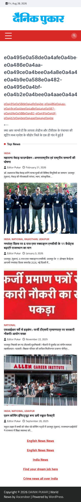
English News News (40, 440)
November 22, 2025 (37, 339)
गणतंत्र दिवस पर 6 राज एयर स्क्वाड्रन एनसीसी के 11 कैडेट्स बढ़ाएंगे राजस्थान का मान (39, 245)
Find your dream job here (40, 469)
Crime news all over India (40, 478)
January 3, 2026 (34, 253)
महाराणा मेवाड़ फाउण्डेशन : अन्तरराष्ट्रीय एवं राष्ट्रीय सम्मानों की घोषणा (39, 159)
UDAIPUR (44, 239)
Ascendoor (23, 496)
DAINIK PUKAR (38, 492)
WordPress (56, 496)
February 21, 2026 (36, 167)
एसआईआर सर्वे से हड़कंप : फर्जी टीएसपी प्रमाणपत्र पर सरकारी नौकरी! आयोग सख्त (39, 331)
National (17, 239)
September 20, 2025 (37, 421)
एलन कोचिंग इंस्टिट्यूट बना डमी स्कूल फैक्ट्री (29, 415)
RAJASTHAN (31, 239)
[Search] (74, 36)
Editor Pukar (14, 167)
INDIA (7, 153)
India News (40, 459)
